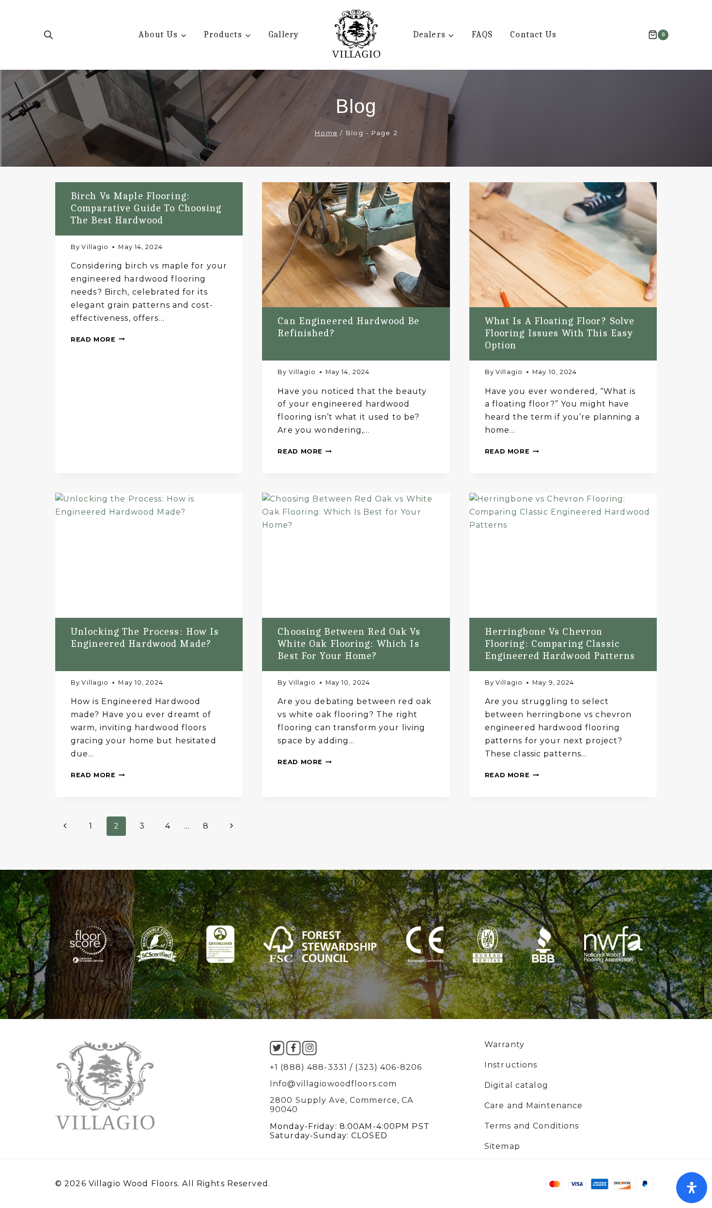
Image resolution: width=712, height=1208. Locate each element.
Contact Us (533, 35)
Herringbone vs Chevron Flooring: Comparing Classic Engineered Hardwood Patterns (560, 643)
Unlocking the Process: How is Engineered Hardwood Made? (145, 637)
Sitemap (502, 1146)
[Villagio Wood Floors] (356, 33)
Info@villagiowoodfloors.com (333, 1083)
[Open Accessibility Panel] (691, 1187)
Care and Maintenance (533, 1106)
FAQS (482, 35)
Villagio (94, 247)
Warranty (504, 1045)
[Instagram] (309, 1048)
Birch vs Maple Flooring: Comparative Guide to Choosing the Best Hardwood (146, 208)
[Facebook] (293, 1048)
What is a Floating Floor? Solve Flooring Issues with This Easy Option (560, 333)
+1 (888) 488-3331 (308, 1067)
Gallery (283, 35)
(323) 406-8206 (388, 1067)
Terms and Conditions (531, 1126)
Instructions (510, 1065)
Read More (98, 339)
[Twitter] (277, 1048)
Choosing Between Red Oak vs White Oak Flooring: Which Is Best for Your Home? (349, 643)
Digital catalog (516, 1085)
